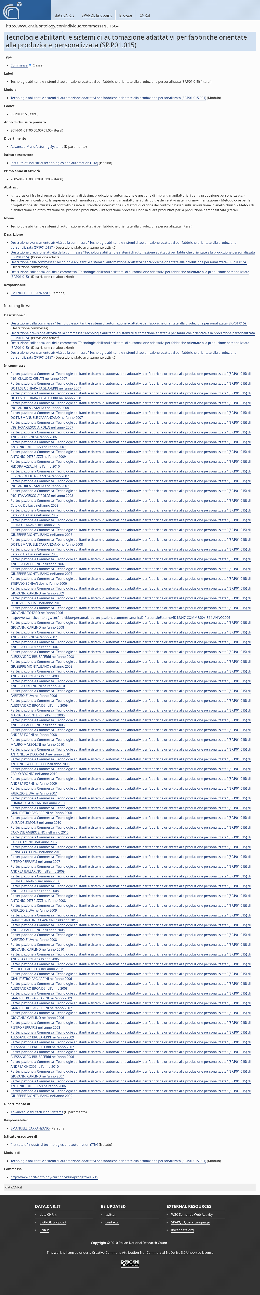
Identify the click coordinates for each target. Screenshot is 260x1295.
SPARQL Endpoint (97, 15)
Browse (125, 15)
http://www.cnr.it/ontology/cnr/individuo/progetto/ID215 (54, 1177)
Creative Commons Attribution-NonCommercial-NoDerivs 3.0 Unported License (152, 1252)
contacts (112, 1222)
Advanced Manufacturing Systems (37, 146)
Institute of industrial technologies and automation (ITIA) (54, 163)
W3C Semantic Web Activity (192, 1214)
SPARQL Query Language (190, 1222)
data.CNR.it (64, 15)
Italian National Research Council (144, 1243)
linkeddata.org (182, 1230)
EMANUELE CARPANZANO (30, 293)
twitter (110, 1214)
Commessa (19, 65)
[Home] (25, 10)
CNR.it (145, 15)
